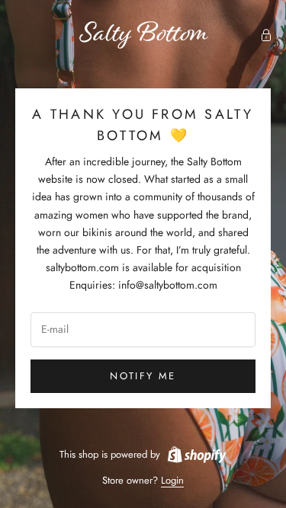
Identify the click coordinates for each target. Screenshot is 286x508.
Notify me (142, 376)
